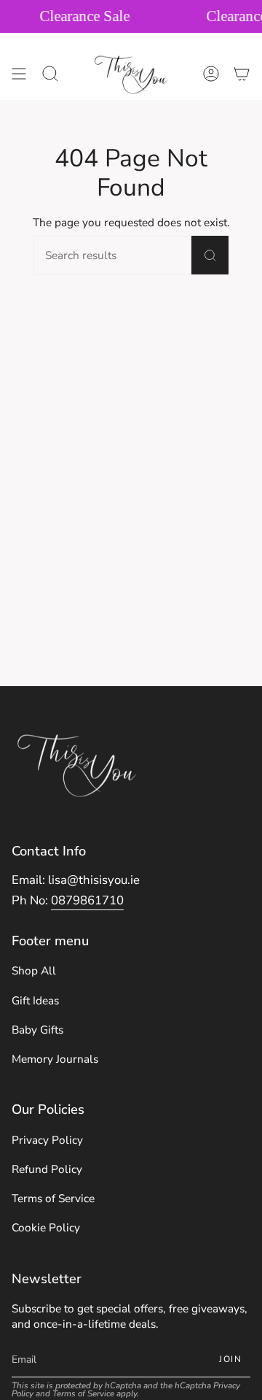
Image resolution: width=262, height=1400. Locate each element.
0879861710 (87, 900)
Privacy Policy (47, 1139)
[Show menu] (19, 74)
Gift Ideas (35, 1000)
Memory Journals (55, 1058)
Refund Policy (47, 1169)
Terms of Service (53, 1198)
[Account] (211, 74)
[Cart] (241, 74)
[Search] (210, 255)
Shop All (34, 970)
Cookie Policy (46, 1227)
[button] (50, 74)
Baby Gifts (37, 1029)
